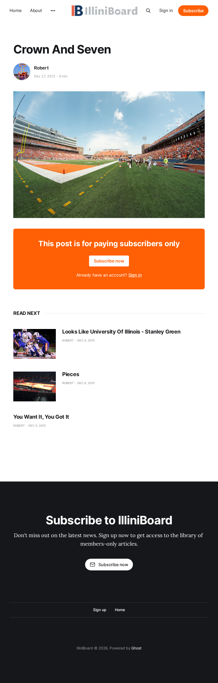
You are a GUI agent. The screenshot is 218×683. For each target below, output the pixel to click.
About (36, 10)
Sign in (166, 10)
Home (16, 10)
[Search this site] (148, 11)
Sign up (99, 609)
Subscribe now (109, 261)
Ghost (136, 648)
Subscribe (193, 10)
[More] (53, 11)
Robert (41, 68)
